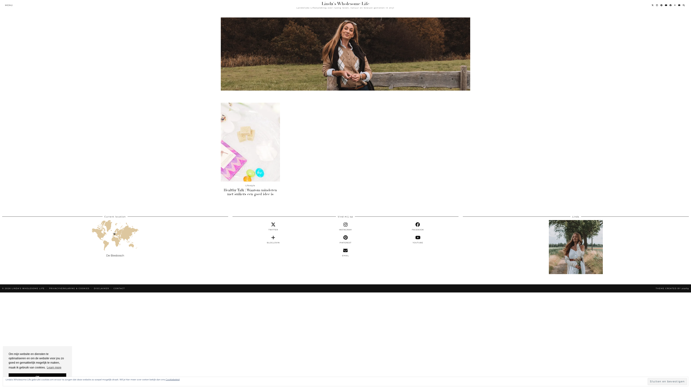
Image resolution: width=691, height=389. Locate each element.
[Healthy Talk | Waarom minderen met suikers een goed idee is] (250, 142)
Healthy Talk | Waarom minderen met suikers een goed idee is (250, 192)
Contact (119, 288)
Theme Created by (672, 288)
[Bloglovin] (675, 5)
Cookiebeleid (173, 379)
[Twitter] (653, 5)
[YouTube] (666, 5)
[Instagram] (657, 5)
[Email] (679, 5)
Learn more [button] (54, 367)
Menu (9, 5)
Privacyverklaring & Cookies (69, 288)
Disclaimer (101, 288)
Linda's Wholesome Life (345, 3)
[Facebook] (671, 5)
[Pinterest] (661, 5)
